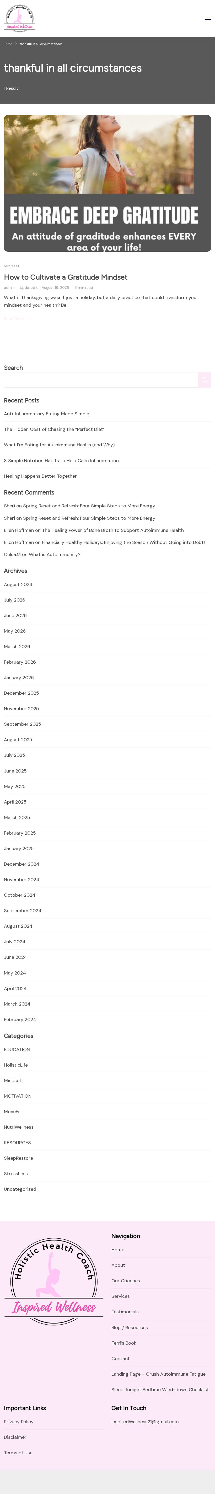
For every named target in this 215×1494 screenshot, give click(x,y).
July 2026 (14, 600)
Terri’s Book (123, 1343)
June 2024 (15, 957)
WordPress (56, 1486)
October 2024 (19, 895)
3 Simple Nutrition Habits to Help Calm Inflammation (61, 460)
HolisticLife (16, 1065)
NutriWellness (19, 1127)
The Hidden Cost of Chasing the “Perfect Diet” (54, 429)
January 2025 (19, 848)
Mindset (12, 266)
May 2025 (15, 786)
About (118, 1265)
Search (13, 367)
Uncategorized (20, 1189)
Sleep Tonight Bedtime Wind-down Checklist (160, 1389)
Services (120, 1296)
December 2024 (21, 864)
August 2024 (18, 926)
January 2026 (19, 677)
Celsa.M (12, 554)
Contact (120, 1358)
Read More (14, 318)
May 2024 (15, 973)
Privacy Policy (19, 1422)
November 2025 (21, 708)
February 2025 (20, 833)
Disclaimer (15, 1437)
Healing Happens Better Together (40, 476)
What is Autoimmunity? (54, 554)
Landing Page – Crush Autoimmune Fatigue (158, 1374)
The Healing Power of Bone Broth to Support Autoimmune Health (113, 530)
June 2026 (15, 615)
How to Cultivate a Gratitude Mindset (65, 276)
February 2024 (20, 1019)
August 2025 (18, 739)
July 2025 (14, 755)
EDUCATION (17, 1049)
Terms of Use (18, 1453)
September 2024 (22, 910)
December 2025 (21, 693)
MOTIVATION (17, 1096)
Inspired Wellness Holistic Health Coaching (79, 1478)
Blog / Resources (129, 1327)
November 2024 (21, 879)
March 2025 (17, 817)
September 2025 (22, 724)
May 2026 (15, 631)
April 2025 (15, 802)
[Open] (208, 19)
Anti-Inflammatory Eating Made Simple (46, 414)
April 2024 (15, 988)
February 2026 (20, 662)
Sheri (9, 506)
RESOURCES (17, 1142)
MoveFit (12, 1111)
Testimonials (125, 1312)
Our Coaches (125, 1281)
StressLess (16, 1173)
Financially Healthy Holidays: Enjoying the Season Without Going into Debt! (123, 542)
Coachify (12, 1486)
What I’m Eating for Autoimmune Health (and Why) (59, 445)
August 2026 (18, 584)
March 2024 (17, 1004)
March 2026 (17, 646)
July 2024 (14, 941)
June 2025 (15, 771)
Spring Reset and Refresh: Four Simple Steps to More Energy (89, 506)
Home (117, 1249)
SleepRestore (18, 1158)
